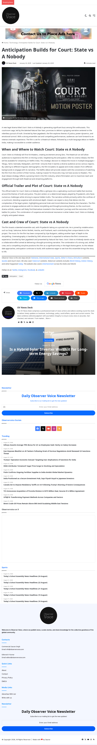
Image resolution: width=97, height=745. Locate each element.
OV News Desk (11, 63)
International (44, 258)
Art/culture (77, 258)
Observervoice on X (10, 509)
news (52, 258)
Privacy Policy (7, 678)
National (34, 258)
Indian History (86, 261)
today (20, 264)
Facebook (31, 270)
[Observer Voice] (11, 15)
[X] (24, 322)
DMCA (4, 681)
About (4, 670)
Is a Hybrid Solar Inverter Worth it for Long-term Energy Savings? (49, 351)
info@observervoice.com (15, 649)
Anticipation (13, 276)
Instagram (22, 270)
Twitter (14, 270)
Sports (57, 258)
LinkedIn (40, 270)
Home (5, 43)
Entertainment (48, 264)
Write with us (7, 698)
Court (21, 276)
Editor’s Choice (67, 258)
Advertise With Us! (9, 694)
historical (36, 261)
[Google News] (54, 283)
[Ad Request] (48, 34)
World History (75, 261)
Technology (13, 43)
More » (48, 318)
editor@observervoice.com (15, 657)
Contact (5, 674)
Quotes (4, 261)
